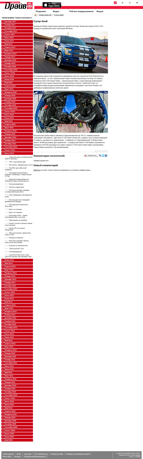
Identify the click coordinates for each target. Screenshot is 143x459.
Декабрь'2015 (10, 99)
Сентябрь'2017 (11, 31)
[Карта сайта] (122, 3)
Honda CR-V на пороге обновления (15, 229)
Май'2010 (9, 408)
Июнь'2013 (9, 299)
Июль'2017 (9, 38)
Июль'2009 (9, 434)
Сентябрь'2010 (11, 395)
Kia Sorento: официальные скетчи (19, 165)
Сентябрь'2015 (11, 108)
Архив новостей (45, 15)
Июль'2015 (9, 115)
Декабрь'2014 (10, 137)
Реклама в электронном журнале (78, 454)
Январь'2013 (10, 315)
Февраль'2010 (11, 414)
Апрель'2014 (10, 267)
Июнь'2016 (9, 79)
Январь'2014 (10, 276)
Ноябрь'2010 (10, 389)
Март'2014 (9, 270)
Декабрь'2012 (10, 318)
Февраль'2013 (11, 312)
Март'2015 (9, 128)
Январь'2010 (10, 418)
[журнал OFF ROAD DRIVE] (18, 10)
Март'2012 (9, 347)
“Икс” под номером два (15, 162)
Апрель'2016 (10, 86)
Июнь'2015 (9, 118)
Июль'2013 (9, 295)
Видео (56, 11)
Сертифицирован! (13, 251)
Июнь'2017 (9, 41)
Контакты (17, 456)
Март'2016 (9, 89)
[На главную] (115, 3)
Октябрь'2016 (10, 67)
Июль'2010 (9, 402)
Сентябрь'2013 (11, 289)
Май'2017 (9, 44)
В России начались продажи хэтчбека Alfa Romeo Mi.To (17, 191)
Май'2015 (9, 121)
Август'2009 (10, 430)
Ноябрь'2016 (10, 63)
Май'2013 (9, 302)
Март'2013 (9, 308)
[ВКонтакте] (106, 155)
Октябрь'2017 (10, 28)
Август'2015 (10, 112)
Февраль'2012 (11, 350)
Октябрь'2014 (10, 144)
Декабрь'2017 (10, 22)
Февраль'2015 (11, 131)
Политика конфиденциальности (35, 456)
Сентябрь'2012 (11, 328)
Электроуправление (14, 184)
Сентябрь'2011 (11, 363)
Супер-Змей (59, 15)
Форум (99, 11)
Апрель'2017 (10, 47)
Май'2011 (8, 373)
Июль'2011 (9, 366)
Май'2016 (9, 83)
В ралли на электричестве (16, 245)
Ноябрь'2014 (10, 141)
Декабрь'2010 (10, 385)
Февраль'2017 (11, 54)
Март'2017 (9, 51)
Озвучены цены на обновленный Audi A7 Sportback (18, 158)
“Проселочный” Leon (14, 248)
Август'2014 (10, 150)
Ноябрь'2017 (10, 25)
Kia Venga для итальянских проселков (16, 205)
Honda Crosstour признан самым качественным (18, 224)
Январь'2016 (10, 96)
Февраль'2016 (11, 92)
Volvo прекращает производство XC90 (18, 195)
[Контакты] (137, 3)
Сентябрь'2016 (11, 70)
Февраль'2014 (11, 273)
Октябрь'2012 (10, 324)
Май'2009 (9, 440)
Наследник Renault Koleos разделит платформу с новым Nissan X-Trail (18, 174)
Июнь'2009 (9, 437)
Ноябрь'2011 (10, 360)
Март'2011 (9, 376)
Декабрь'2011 (10, 357)
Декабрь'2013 (10, 279)
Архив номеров (8, 454)
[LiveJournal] (100, 155)
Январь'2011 (10, 382)
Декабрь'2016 (10, 60)
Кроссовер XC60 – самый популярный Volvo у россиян (16, 216)
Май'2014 (9, 263)
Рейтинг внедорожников (81, 11)
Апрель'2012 (10, 344)
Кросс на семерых (13, 209)
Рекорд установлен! (14, 238)
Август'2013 (10, 292)
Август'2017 (10, 34)
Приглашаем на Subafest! (16, 220)
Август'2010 (10, 398)
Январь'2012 (10, 353)
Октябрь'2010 (10, 392)
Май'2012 (9, 340)
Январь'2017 (10, 57)
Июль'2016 (9, 76)
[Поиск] (129, 3)
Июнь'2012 (9, 337)
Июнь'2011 (9, 369)
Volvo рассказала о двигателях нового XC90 (18, 233)
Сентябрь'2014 (11, 147)
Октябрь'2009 (10, 424)
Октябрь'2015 (10, 105)
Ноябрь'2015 (10, 102)
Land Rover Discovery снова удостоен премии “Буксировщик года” (18, 255)
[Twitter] (103, 155)
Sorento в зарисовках (14, 187)
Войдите (37, 170)
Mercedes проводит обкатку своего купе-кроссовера (17, 241)
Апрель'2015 (10, 124)
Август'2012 (10, 331)
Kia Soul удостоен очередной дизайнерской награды (17, 200)
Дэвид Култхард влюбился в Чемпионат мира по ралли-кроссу (17, 180)
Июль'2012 (9, 334)
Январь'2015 (10, 134)
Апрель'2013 (10, 305)
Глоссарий (27, 454)
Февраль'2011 (10, 379)
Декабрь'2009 (10, 421)
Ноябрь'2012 (10, 321)
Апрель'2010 (10, 411)
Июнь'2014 (9, 260)
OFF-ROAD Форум (41, 454)
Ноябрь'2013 (10, 283)
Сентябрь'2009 (11, 427)
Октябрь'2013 (10, 286)
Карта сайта (7, 456)
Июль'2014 (9, 153)
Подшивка (41, 11)
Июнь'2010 (9, 405)
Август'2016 (10, 73)
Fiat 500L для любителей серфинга (15, 168)
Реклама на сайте (57, 454)
